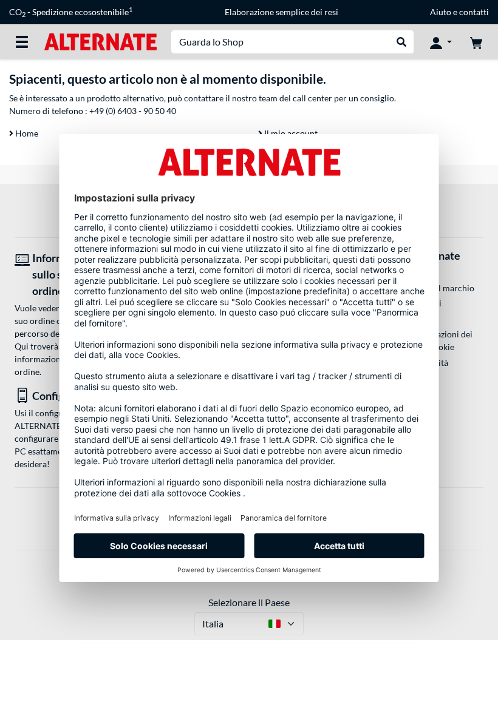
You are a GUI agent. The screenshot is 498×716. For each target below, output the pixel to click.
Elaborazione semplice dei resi (281, 12)
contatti (474, 12)
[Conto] (441, 42)
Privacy (414, 318)
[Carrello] (476, 42)
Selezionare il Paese (249, 602)
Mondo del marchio (437, 288)
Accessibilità (424, 362)
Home (25, 133)
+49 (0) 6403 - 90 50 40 (132, 111)
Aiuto (440, 12)
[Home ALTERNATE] (100, 41)
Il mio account (290, 133)
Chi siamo (419, 273)
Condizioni (421, 303)
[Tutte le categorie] (22, 42)
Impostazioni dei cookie (441, 340)
